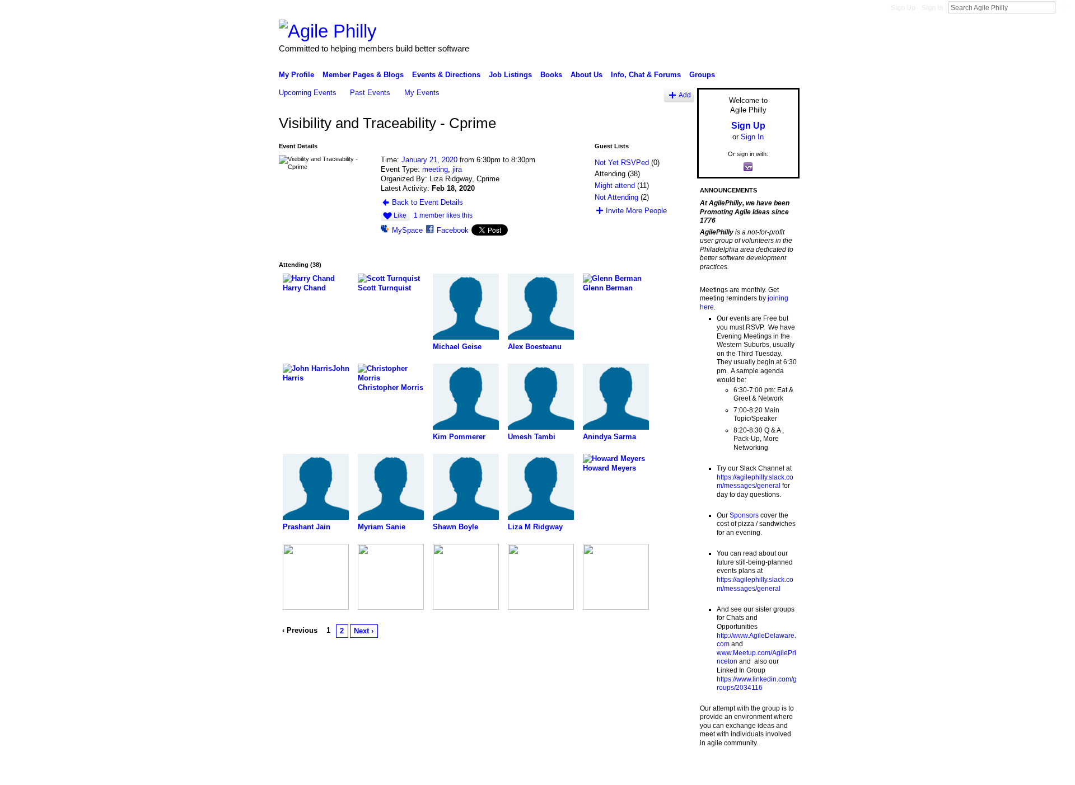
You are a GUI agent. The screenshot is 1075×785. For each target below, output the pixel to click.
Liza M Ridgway (535, 527)
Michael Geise (457, 346)
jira (457, 169)
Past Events (370, 92)
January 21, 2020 (429, 160)
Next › (363, 631)
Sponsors (744, 515)
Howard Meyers (609, 468)
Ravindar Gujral (363, 772)
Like (400, 215)
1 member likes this (443, 215)
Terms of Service (774, 772)
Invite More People (636, 210)
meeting (435, 169)
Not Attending (616, 197)
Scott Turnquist (384, 288)
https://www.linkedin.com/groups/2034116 (757, 683)
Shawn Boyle (455, 527)
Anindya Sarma (609, 437)
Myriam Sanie (381, 527)
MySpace (407, 230)
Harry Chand (304, 288)
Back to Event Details (427, 202)
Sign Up (903, 8)
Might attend (615, 185)
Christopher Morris (390, 387)
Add (685, 94)
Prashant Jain (306, 527)
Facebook (453, 230)
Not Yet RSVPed (622, 162)
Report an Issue (717, 772)
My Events (422, 92)
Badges (672, 772)
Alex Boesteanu (535, 346)
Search (1064, 7)
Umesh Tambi (531, 437)
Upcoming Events (307, 92)
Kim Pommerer (459, 437)
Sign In (932, 8)
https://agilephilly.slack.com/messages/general (755, 481)
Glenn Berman (608, 288)
